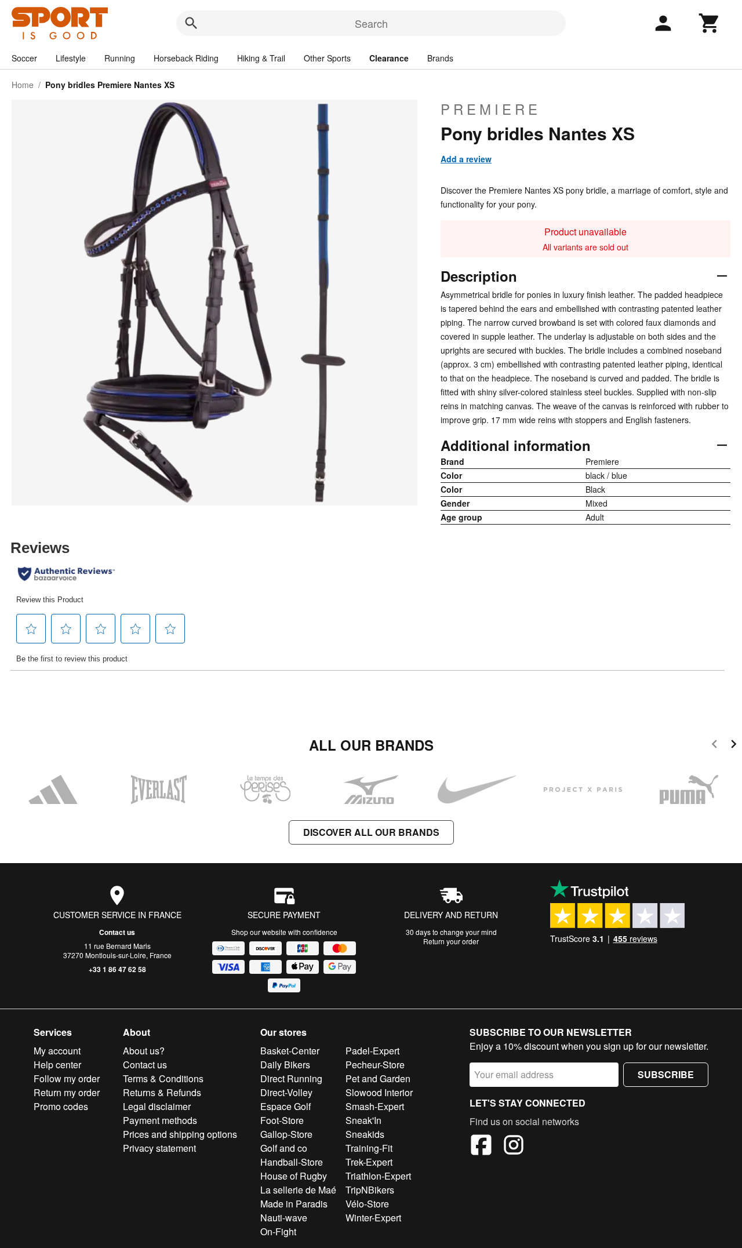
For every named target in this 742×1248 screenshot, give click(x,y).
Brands (440, 58)
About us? (144, 1050)
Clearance (389, 58)
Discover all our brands (371, 832)
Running (119, 58)
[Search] (191, 23)
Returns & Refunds (162, 1092)
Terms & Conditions (163, 1078)
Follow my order (67, 1078)
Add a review (466, 159)
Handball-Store (291, 1162)
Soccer (24, 58)
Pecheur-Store (375, 1064)
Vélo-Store (367, 1203)
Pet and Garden (377, 1078)
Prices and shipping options (180, 1134)
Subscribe (666, 1074)
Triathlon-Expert (378, 1175)
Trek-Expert (368, 1162)
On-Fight (278, 1231)
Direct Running (291, 1078)
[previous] (714, 746)
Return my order (67, 1092)
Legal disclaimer (157, 1106)
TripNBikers (369, 1189)
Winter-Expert (373, 1217)
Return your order (451, 941)
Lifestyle (71, 58)
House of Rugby (293, 1175)
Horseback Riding (186, 58)
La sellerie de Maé (298, 1189)
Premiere (491, 109)
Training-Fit (368, 1148)
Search (371, 23)
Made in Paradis (294, 1203)
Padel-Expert (372, 1050)
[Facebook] (481, 1146)
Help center (57, 1064)
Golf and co (283, 1148)
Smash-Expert (374, 1106)
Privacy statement (159, 1148)
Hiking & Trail (261, 58)
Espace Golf (285, 1106)
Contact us (117, 932)
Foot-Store (282, 1120)
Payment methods (160, 1120)
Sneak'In (363, 1120)
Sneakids (364, 1134)
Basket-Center (289, 1050)
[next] (733, 746)
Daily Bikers (285, 1064)
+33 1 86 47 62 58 (117, 969)
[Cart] (709, 23)
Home (23, 84)
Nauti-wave (283, 1217)
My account (57, 1050)
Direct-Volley (286, 1092)
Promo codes (61, 1106)
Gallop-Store (286, 1134)
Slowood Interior (379, 1092)
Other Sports (327, 58)
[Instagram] (513, 1146)
